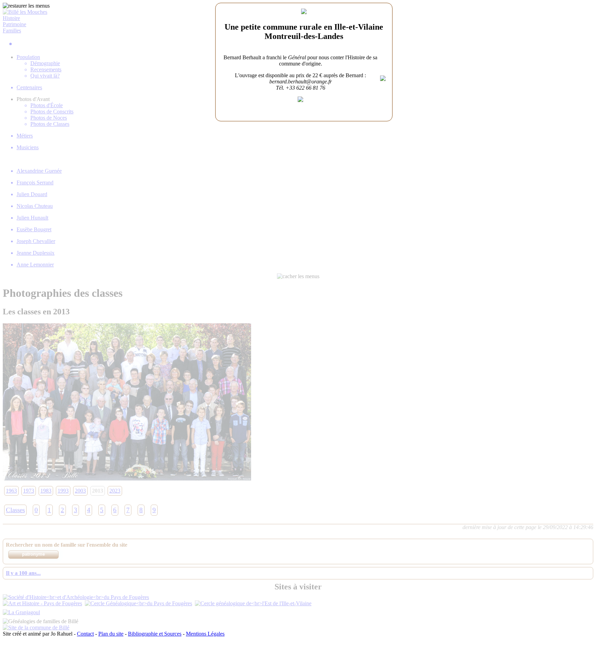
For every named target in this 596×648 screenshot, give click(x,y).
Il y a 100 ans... (23, 573)
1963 (11, 491)
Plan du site (110, 634)
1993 (63, 491)
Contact (85, 634)
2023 (114, 491)
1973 (28, 491)
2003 (80, 491)
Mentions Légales (205, 634)
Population (28, 57)
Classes (15, 510)
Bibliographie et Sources (154, 634)
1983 (45, 491)
